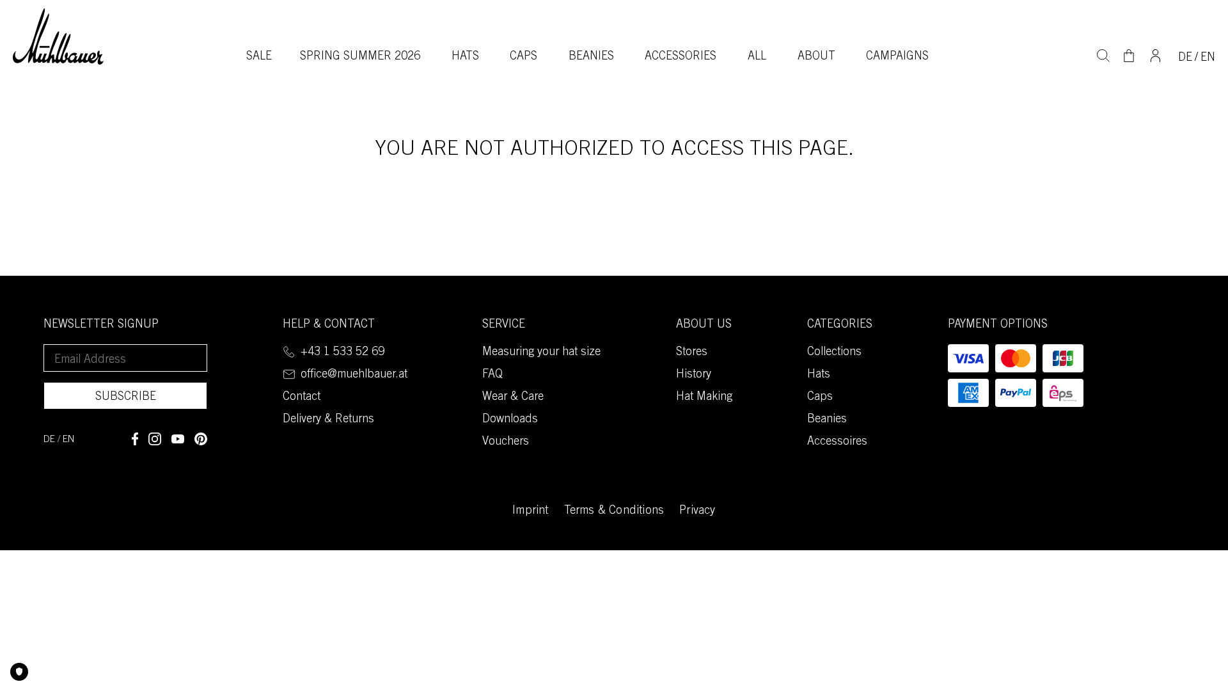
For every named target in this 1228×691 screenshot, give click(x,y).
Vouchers (505, 442)
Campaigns (897, 57)
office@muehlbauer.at (354, 375)
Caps (523, 57)
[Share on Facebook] (135, 439)
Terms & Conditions (614, 511)
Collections (834, 352)
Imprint (530, 511)
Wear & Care (513, 397)
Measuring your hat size (541, 352)
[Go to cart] (1129, 55)
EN (1207, 58)
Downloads (510, 419)
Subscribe (125, 397)
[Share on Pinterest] (200, 439)
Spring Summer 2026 (360, 57)
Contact (301, 397)
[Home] (58, 36)
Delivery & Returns (328, 419)
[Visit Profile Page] (1155, 54)
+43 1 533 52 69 (342, 352)
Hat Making (704, 397)
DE (1185, 58)
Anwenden (1103, 54)
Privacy (697, 511)
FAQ (492, 375)
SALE (259, 57)
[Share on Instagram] (154, 439)
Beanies (591, 57)
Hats (465, 57)
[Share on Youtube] (177, 438)
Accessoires (837, 442)
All (757, 57)
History (693, 375)
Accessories (680, 57)
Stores (691, 352)
